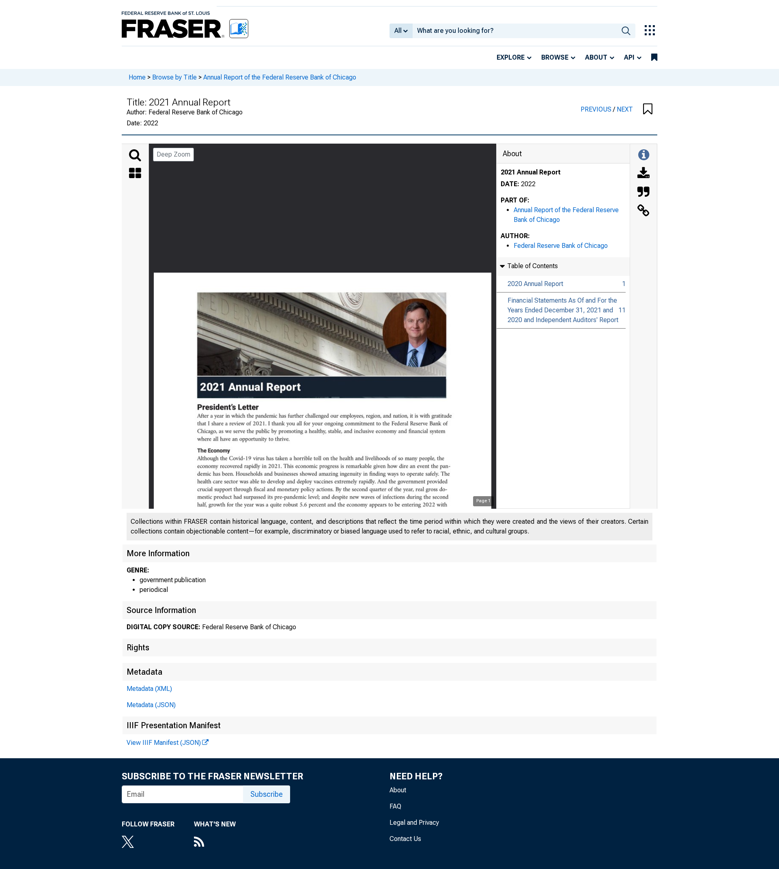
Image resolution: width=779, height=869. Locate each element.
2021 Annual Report (531, 172)
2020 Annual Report (535, 284)
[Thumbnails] (135, 174)
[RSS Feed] (215, 843)
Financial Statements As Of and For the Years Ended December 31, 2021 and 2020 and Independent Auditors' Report (563, 310)
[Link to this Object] (643, 211)
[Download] (643, 174)
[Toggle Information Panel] (644, 155)
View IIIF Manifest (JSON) (164, 742)
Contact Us (405, 839)
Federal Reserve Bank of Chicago (561, 246)
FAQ (395, 806)
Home (137, 77)
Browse (554, 57)
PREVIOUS (597, 109)
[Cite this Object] (643, 192)
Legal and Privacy (414, 822)
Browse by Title (174, 77)
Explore (511, 57)
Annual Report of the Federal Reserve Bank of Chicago (279, 77)
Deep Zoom (173, 154)
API (629, 57)
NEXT (625, 109)
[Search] (135, 155)
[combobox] (514, 31)
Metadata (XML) (149, 689)
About (596, 57)
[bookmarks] (654, 57)
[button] (647, 109)
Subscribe (266, 794)
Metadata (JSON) (151, 705)
